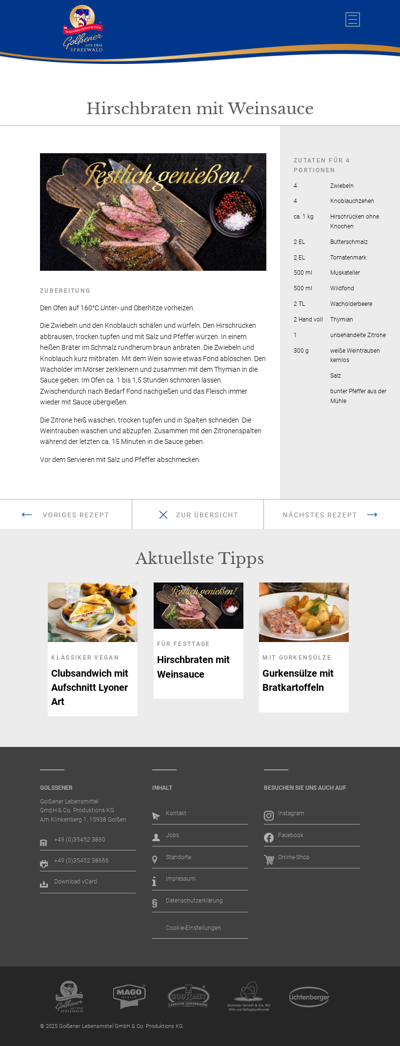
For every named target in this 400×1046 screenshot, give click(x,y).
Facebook (290, 835)
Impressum (181, 878)
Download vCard (75, 881)
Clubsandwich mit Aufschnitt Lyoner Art (89, 687)
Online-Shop (294, 857)
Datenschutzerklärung (194, 900)
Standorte (178, 857)
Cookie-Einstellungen (193, 928)
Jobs (172, 835)
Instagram (291, 813)
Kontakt (176, 813)
